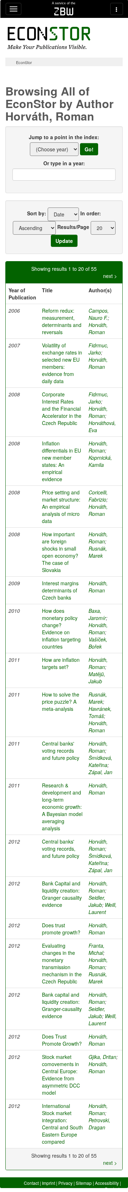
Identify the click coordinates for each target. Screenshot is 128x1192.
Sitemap (84, 1183)
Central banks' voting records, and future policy (60, 848)
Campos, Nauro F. (99, 314)
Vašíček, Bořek (98, 643)
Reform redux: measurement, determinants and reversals (61, 321)
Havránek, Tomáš (100, 712)
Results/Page (73, 226)
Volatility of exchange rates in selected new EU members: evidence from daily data (62, 363)
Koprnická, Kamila (100, 461)
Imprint (48, 1183)
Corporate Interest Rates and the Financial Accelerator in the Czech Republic (61, 408)
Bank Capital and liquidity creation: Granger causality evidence (62, 894)
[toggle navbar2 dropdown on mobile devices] (116, 9)
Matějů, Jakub (97, 677)
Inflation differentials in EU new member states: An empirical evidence (61, 461)
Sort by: (36, 213)
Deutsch (113, 1189)
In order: (90, 213)
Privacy (65, 1183)
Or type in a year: (64, 163)
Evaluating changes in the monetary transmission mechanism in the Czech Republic (62, 963)
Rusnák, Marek (98, 552)
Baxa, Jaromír (97, 614)
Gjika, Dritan (102, 1056)
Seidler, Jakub (97, 901)
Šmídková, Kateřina (100, 761)
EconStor (24, 62)
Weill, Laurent (103, 908)
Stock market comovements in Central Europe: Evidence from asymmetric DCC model (61, 1074)
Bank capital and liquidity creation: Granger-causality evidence (62, 1005)
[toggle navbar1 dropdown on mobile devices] (13, 9)
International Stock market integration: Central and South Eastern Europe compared (62, 1123)
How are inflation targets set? (61, 663)
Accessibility (107, 1183)
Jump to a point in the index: (64, 137)
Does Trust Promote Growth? (62, 1040)
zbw (64, 11)
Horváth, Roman (98, 328)
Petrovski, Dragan (99, 1124)
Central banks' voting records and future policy (60, 750)
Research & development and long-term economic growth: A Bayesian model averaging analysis (62, 807)
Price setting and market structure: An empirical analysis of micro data (61, 506)
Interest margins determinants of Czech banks (60, 590)
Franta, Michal (97, 949)
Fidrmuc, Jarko (98, 349)
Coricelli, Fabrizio (98, 496)
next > (110, 275)
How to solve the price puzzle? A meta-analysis (60, 701)
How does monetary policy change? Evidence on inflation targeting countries (61, 628)
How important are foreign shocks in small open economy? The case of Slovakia (60, 552)
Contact (31, 1183)
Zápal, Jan (100, 772)
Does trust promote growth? (61, 929)
